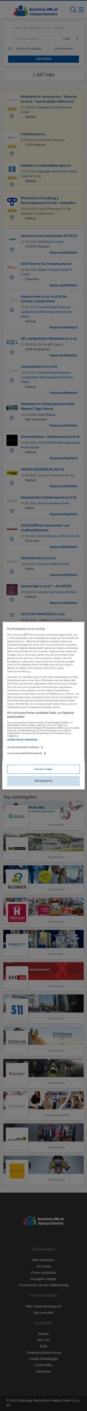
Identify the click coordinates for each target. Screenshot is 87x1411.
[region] (43, 705)
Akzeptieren (44, 781)
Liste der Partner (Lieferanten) (22, 740)
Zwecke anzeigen (43, 769)
